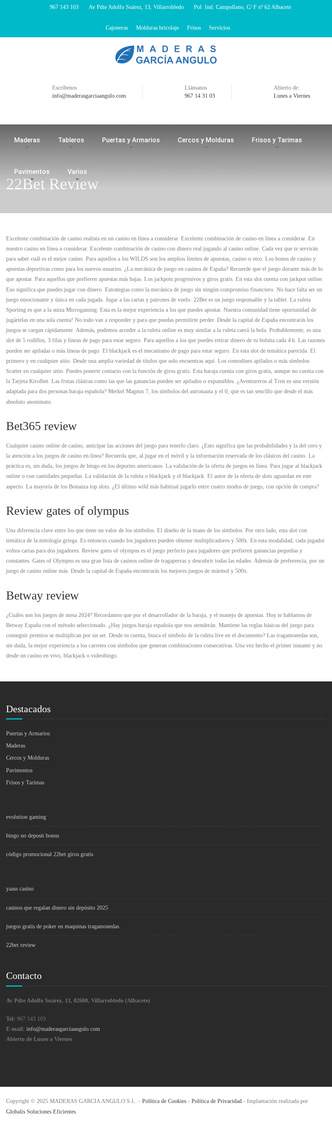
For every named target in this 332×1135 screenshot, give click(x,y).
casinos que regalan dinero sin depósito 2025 (57, 908)
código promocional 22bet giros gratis (49, 854)
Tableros (71, 140)
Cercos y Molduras (206, 140)
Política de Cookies (164, 1101)
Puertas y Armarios (131, 140)
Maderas (27, 140)
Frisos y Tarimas (277, 140)
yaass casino (20, 889)
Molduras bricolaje (157, 28)
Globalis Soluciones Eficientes (41, 1112)
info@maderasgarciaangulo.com (63, 1029)
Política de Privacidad (217, 1101)
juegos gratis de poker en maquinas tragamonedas (62, 926)
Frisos (194, 28)
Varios (77, 172)
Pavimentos (32, 172)
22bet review (21, 945)
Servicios (219, 28)
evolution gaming (26, 817)
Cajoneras (117, 28)
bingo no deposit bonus (32, 836)
